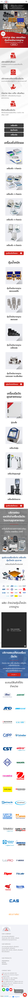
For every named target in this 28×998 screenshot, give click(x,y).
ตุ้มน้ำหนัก (4, 962)
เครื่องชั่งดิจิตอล (5, 961)
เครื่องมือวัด (4, 964)
